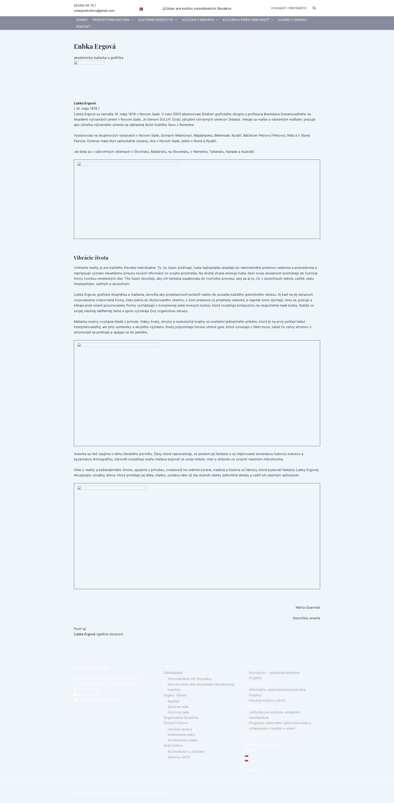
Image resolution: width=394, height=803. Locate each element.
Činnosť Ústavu (175, 723)
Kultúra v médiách (198, 20)
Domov (82, 20)
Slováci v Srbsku (292, 20)
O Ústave (166, 666)
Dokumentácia (256, 683)
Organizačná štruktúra (181, 717)
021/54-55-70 (84, 5)
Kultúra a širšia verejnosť (246, 20)
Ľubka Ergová (84, 634)
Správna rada (178, 707)
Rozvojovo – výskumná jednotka (274, 673)
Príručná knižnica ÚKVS (267, 700)
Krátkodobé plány (181, 734)
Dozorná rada (178, 712)
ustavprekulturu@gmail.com (94, 11)
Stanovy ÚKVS (179, 757)
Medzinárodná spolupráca (265, 734)
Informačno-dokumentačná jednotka (277, 690)
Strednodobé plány (182, 740)
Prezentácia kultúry (260, 706)
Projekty (255, 678)
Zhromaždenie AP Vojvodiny (190, 679)
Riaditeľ (173, 701)
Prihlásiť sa (253, 770)
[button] (132, 20)
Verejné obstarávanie (261, 745)
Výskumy (252, 666)
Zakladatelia (173, 673)
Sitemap (251, 750)
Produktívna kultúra (111, 20)
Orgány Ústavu (175, 695)
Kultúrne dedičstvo (156, 20)
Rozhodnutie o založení (186, 751)
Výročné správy (180, 729)
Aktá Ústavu (173, 745)
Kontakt (83, 27)
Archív (250, 739)
